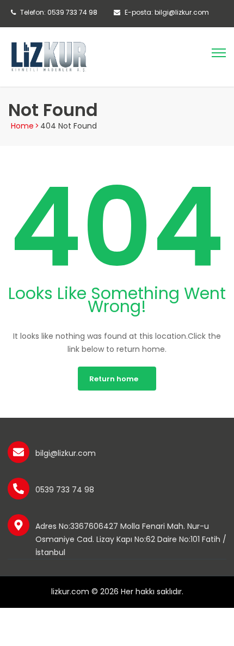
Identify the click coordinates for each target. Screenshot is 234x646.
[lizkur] (49, 56)
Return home (113, 379)
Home (22, 125)
